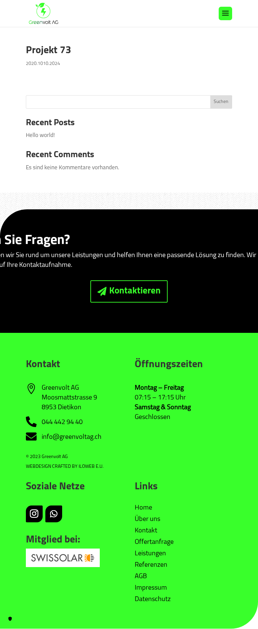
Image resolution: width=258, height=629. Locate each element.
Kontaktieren (135, 291)
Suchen (221, 101)
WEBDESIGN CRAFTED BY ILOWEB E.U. (64, 466)
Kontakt (146, 530)
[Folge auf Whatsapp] (53, 513)
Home (143, 507)
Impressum (151, 588)
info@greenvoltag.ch (71, 437)
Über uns (147, 519)
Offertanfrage (154, 542)
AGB (141, 576)
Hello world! (40, 135)
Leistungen (150, 553)
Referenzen (151, 565)
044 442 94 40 (62, 422)
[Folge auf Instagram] (34, 513)
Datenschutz (153, 599)
